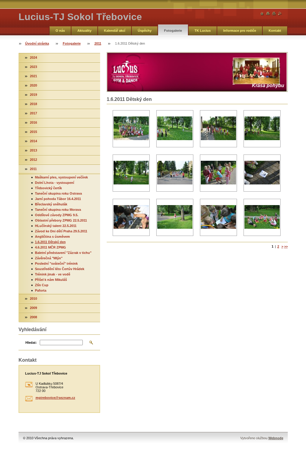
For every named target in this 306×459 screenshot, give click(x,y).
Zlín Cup (41, 285)
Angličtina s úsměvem (52, 236)
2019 (33, 94)
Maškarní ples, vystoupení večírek (61, 177)
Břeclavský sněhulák (51, 204)
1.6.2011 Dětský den (50, 242)
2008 (33, 317)
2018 (33, 104)
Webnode (275, 438)
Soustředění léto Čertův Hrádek (59, 269)
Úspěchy (145, 30)
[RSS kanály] (280, 13)
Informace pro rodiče (239, 30)
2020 (33, 85)
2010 (33, 298)
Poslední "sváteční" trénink (56, 263)
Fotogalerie (173, 30)
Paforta (40, 290)
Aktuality (84, 30)
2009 (33, 308)
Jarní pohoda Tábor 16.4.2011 (58, 199)
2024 (33, 57)
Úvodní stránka (37, 43)
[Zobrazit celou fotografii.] (131, 128)
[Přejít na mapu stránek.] (268, 13)
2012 (33, 159)
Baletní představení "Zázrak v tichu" (63, 253)
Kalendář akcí (114, 30)
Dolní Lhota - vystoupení (54, 182)
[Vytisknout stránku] (274, 13)
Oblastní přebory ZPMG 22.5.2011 (61, 220)
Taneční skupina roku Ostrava (58, 193)
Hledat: (31, 342)
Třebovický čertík (48, 188)
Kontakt (275, 30)
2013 (33, 150)
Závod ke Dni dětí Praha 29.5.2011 (61, 231)
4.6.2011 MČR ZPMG (50, 247)
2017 (33, 113)
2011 (97, 43)
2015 (33, 132)
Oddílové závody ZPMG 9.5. (56, 215)
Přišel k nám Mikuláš (51, 279)
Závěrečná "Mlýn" (48, 258)
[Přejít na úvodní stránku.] (262, 13)
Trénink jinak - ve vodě (52, 274)
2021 (33, 76)
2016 (33, 122)
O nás (60, 30)
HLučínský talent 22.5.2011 (55, 226)
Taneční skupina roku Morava (58, 209)
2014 (33, 141)
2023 (33, 67)
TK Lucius (203, 30)
